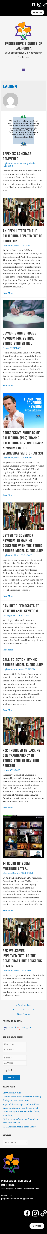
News (16, 163)
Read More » (8, 293)
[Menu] (23, 69)
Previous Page (23, 1005)
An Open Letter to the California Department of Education (22, 236)
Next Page (23, 1014)
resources (18, 669)
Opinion (16, 873)
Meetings (7, 873)
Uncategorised (27, 163)
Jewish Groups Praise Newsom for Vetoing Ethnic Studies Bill (19, 338)
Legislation (8, 163)
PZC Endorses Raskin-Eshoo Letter (19, 1127)
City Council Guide (12, 1093)
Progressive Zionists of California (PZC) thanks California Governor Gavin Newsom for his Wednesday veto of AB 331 (23, 443)
